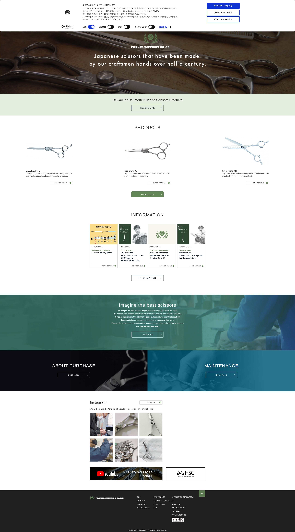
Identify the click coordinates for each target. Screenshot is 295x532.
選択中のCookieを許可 (223, 12)
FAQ (155, 508)
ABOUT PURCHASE (143, 508)
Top (138, 497)
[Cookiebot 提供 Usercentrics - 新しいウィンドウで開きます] (67, 27)
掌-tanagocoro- (179, 515)
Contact (176, 504)
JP (173, 501)
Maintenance (159, 497)
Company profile (161, 501)
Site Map (176, 511)
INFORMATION (147, 278)
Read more (147, 108)
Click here (147, 334)
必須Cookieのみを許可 (223, 19)
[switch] (111, 27)
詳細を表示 (163, 27)
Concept (141, 501)
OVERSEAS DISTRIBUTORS (182, 497)
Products (147, 194)
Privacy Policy (178, 508)
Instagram (151, 402)
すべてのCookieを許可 (223, 6)
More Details (61, 183)
